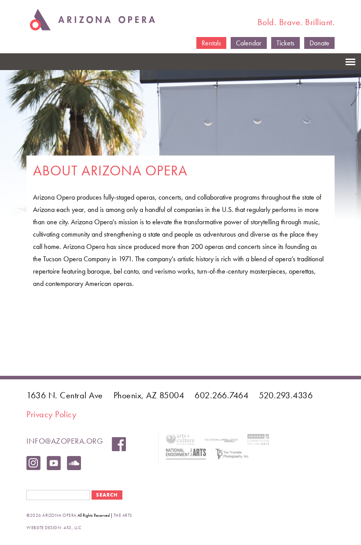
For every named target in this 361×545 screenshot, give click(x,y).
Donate (319, 43)
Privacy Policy (51, 414)
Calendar (249, 43)
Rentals (211, 43)
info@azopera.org (64, 441)
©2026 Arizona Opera (51, 515)
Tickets (285, 43)
